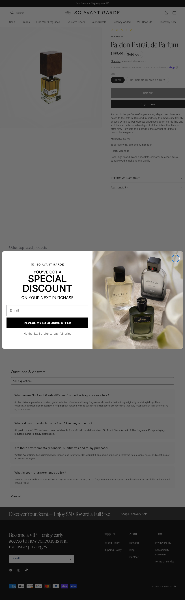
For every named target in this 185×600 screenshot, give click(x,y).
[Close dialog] (175, 258)
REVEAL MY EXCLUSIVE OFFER (47, 323)
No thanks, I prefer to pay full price (47, 333)
